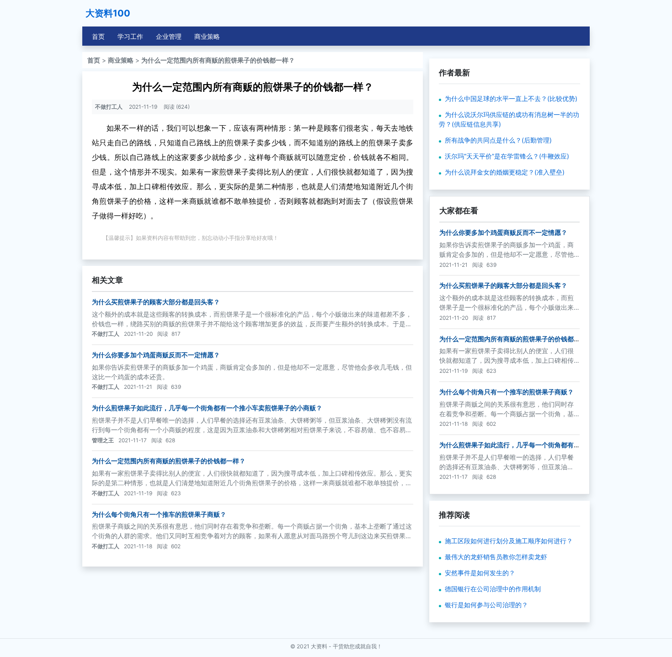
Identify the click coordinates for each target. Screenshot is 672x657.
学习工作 (130, 36)
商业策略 (207, 36)
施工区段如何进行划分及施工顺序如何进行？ (509, 541)
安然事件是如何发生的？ (480, 573)
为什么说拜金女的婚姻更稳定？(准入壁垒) (505, 172)
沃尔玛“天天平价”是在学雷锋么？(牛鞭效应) (507, 156)
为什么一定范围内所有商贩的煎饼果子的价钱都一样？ (218, 60)
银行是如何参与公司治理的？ (486, 605)
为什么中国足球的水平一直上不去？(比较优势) (511, 98)
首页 (98, 36)
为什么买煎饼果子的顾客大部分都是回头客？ (156, 302)
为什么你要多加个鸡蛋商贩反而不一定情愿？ (156, 355)
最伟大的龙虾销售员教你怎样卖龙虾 (496, 557)
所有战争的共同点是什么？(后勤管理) (498, 140)
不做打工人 (109, 106)
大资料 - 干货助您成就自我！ (346, 646)
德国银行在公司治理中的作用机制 (493, 589)
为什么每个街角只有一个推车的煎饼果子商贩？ (159, 514)
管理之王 (103, 440)
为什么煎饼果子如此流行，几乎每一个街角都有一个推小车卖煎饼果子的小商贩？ (207, 408)
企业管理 (168, 36)
